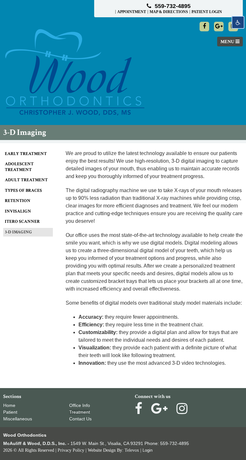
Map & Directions (169, 12)
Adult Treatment (26, 180)
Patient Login (207, 12)
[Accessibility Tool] (238, 22)
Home (9, 405)
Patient (10, 412)
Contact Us (80, 418)
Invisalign (18, 211)
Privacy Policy (71, 450)
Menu (227, 42)
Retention (17, 201)
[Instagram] (181, 408)
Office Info (79, 405)
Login (147, 450)
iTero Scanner (22, 221)
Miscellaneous (17, 418)
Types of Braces (23, 190)
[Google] (219, 26)
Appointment (131, 12)
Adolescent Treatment (19, 167)
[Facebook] (204, 26)
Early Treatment (26, 154)
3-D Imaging (18, 232)
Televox (132, 450)
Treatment (79, 412)
